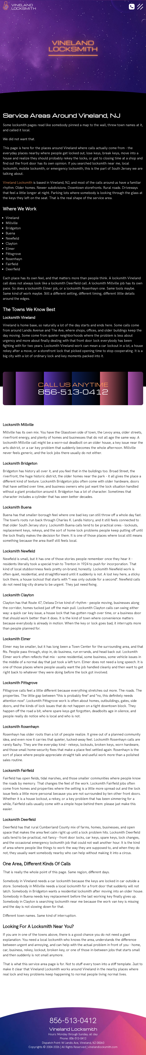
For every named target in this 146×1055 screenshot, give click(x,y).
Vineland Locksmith (17, 182)
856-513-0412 (73, 391)
